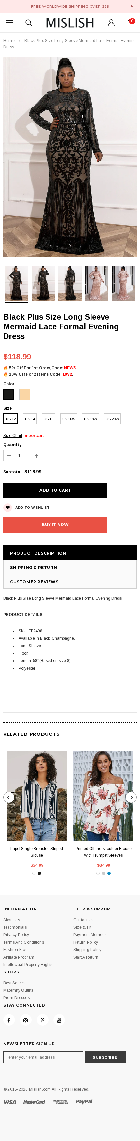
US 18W (90, 419)
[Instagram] (26, 1020)
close (132, 6)
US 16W (68, 419)
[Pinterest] (43, 1020)
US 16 (48, 419)
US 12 (11, 419)
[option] (70, 157)
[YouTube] (59, 1020)
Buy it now (55, 524)
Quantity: (13, 445)
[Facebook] (9, 1020)
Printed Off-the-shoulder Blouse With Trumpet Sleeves (104, 852)
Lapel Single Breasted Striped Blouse (36, 852)
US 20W (112, 419)
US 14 (30, 419)
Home (9, 40)
